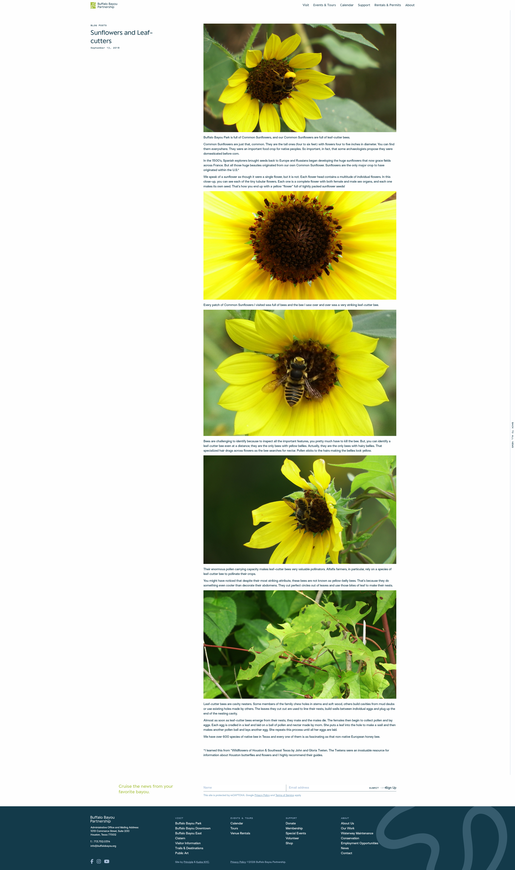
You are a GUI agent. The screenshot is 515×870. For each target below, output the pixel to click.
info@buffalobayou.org (103, 846)
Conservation (350, 838)
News (345, 848)
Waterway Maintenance (357, 833)
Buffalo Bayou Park (188, 823)
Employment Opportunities (359, 843)
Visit (306, 5)
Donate (291, 823)
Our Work (347, 828)
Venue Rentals (240, 833)
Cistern (180, 838)
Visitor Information (188, 843)
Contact (346, 853)
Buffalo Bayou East (188, 833)
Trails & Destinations (189, 848)
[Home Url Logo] (104, 5)
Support (364, 5)
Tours (234, 828)
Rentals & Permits (387, 5)
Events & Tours (324, 5)
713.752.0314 (102, 841)
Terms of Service (284, 795)
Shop (289, 843)
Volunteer (292, 838)
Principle (188, 862)
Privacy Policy (262, 795)
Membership (294, 828)
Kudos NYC (202, 862)
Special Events (296, 833)
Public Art (182, 853)
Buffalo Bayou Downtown (193, 828)
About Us (347, 823)
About (410, 5)
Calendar (347, 5)
